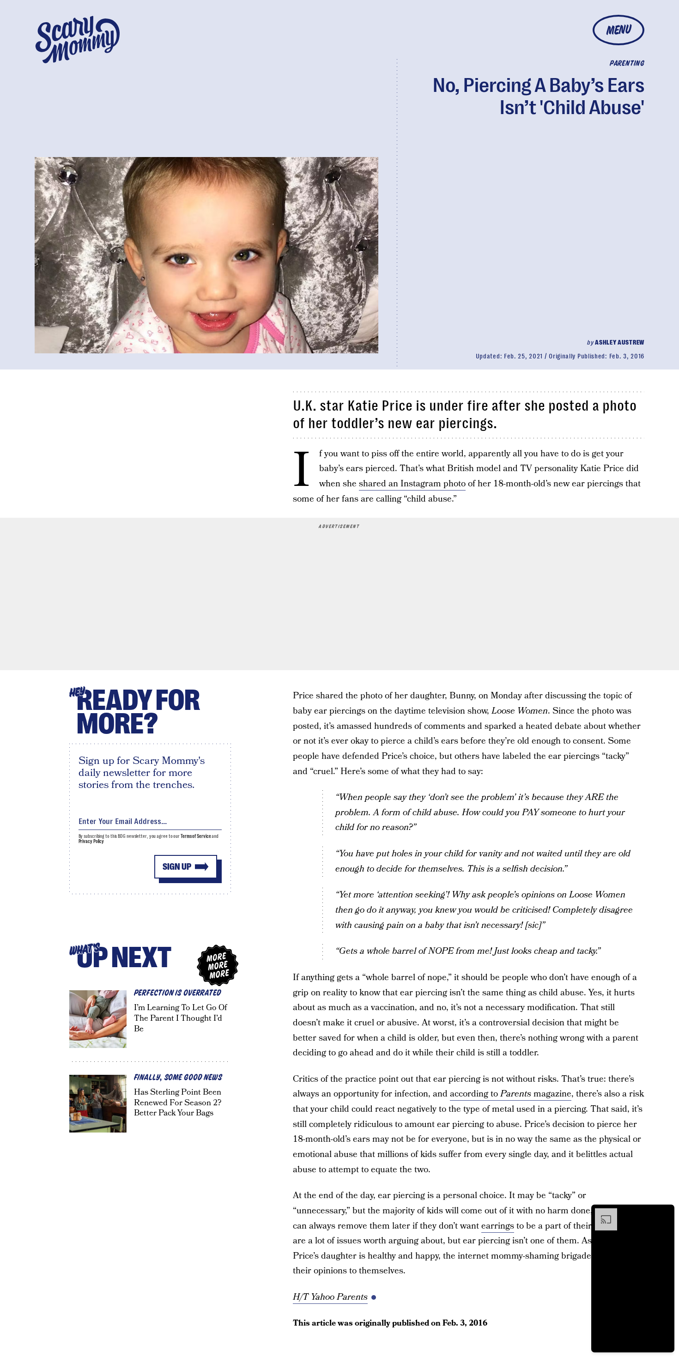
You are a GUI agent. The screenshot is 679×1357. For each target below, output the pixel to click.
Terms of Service (196, 836)
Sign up (177, 866)
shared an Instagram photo (412, 484)
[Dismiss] (664, 1212)
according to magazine (510, 1094)
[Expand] (601, 1212)
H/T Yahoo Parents (330, 1297)
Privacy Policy (91, 841)
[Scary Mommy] (77, 39)
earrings (497, 1226)
